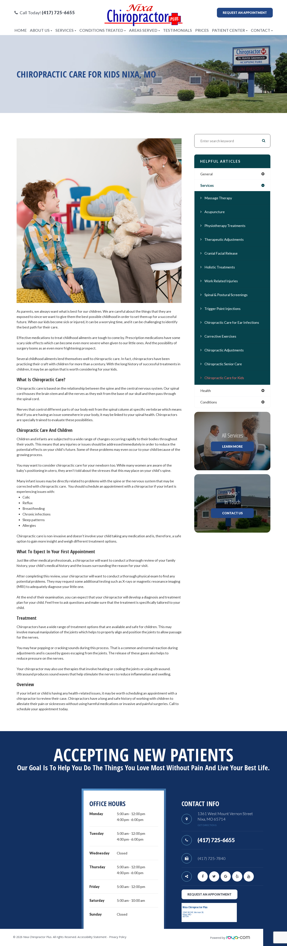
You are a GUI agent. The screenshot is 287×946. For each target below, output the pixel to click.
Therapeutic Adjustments (224, 239)
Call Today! (47, 13)
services (207, 185)
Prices (202, 30)
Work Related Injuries (221, 281)
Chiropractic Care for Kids (224, 378)
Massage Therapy (218, 198)
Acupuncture (214, 212)
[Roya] (238, 938)
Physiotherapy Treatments (224, 225)
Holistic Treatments (219, 267)
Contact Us (232, 513)
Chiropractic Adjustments (224, 350)
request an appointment (209, 894)
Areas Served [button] (143, 30)
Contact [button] (260, 30)
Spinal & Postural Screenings (226, 295)
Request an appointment (245, 12)
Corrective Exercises (220, 336)
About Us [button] (40, 30)
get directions (207, 825)
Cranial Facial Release (221, 253)
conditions (208, 402)
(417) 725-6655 (216, 840)
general (206, 174)
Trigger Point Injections (222, 308)
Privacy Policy (117, 937)
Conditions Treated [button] (101, 30)
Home (20, 30)
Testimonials (177, 30)
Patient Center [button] (228, 30)
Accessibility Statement (92, 937)
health (205, 390)
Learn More (232, 446)
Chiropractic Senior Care (223, 364)
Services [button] (64, 30)
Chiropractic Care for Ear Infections (231, 322)
